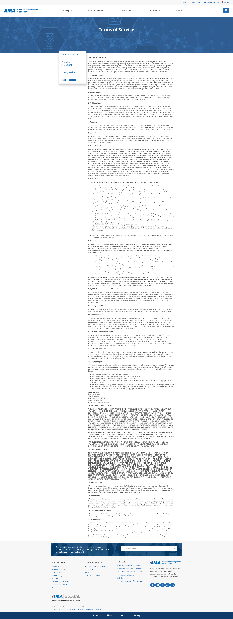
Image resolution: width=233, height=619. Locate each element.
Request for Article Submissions (130, 581)
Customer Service (93, 562)
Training (67, 11)
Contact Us (89, 569)
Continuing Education (126, 575)
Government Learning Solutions (130, 565)
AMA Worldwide (58, 569)
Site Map (98, 609)
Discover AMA (58, 562)
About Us (56, 566)
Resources (154, 11)
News (54, 588)
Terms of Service (69, 54)
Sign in (184, 2)
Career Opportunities (61, 582)
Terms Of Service (62, 609)
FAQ (86, 572)
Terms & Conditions (93, 575)
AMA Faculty (57, 575)
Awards (55, 578)
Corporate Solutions (96, 11)
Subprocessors (68, 79)
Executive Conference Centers (129, 572)
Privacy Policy (68, 72)
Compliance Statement (67, 63)
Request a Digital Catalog (95, 566)
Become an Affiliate (60, 585)
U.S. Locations (57, 572)
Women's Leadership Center (129, 568)
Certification (127, 11)
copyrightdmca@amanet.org (102, 402)
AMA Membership (213, 2)
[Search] (226, 10)
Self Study (121, 578)
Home (54, 609)
